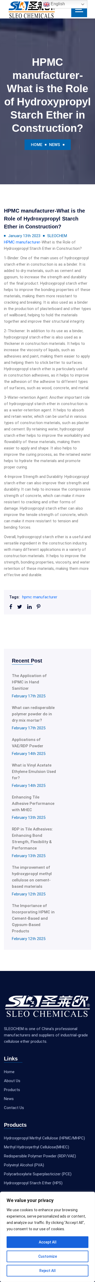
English (57, 4)
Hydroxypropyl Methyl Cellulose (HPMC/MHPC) (44, 1138)
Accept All (47, 1242)
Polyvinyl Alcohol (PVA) (24, 1165)
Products (12, 1089)
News (54, 144)
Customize (47, 1256)
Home (36, 144)
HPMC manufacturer (22, 242)
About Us (12, 1080)
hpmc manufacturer (39, 597)
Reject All (47, 1271)
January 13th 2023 (24, 235)
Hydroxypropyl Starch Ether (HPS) (33, 1183)
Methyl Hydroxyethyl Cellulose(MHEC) (36, 1147)
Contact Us (14, 1107)
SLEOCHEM (57, 235)
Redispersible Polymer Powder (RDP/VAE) (40, 1156)
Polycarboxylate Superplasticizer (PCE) (38, 1174)
